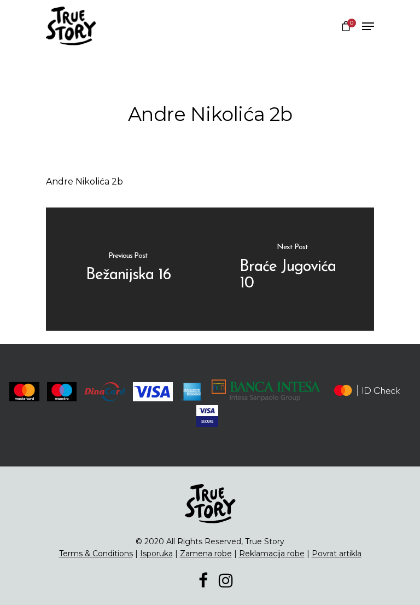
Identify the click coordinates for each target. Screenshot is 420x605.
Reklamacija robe (272, 553)
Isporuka (156, 553)
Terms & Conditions (96, 553)
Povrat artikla (336, 553)
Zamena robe (206, 553)
